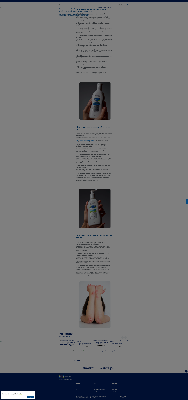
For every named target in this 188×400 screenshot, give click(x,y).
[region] (18, 395)
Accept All (30, 397)
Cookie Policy (20, 394)
